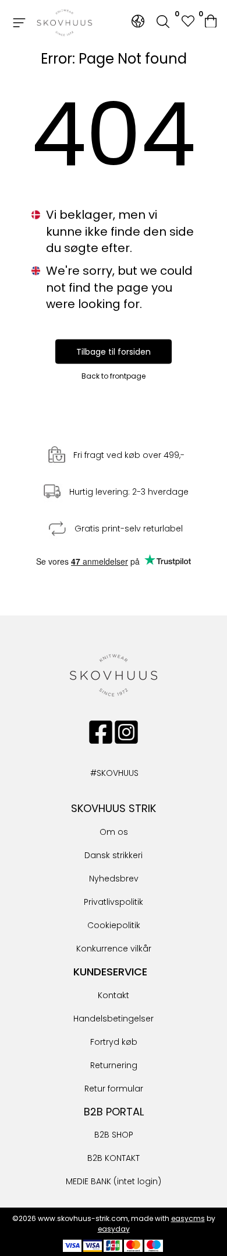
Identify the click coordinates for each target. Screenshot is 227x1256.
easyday (114, 1229)
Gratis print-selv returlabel (129, 528)
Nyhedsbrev (114, 878)
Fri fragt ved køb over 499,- (129, 455)
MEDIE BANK (88, 1181)
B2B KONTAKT (113, 1158)
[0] (211, 23)
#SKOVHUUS (102, 773)
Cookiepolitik (113, 925)
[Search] (163, 23)
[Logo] (65, 23)
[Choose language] (138, 21)
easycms (188, 1218)
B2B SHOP (113, 1134)
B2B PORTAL (114, 1111)
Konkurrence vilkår (113, 948)
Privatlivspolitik (113, 902)
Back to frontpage (113, 375)
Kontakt (113, 995)
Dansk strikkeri (113, 855)
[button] (187, 22)
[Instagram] (126, 732)
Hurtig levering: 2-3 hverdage (129, 492)
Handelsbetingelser (113, 1018)
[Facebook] (100, 732)
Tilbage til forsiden (113, 351)
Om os (114, 832)
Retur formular (113, 1088)
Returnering (113, 1065)
